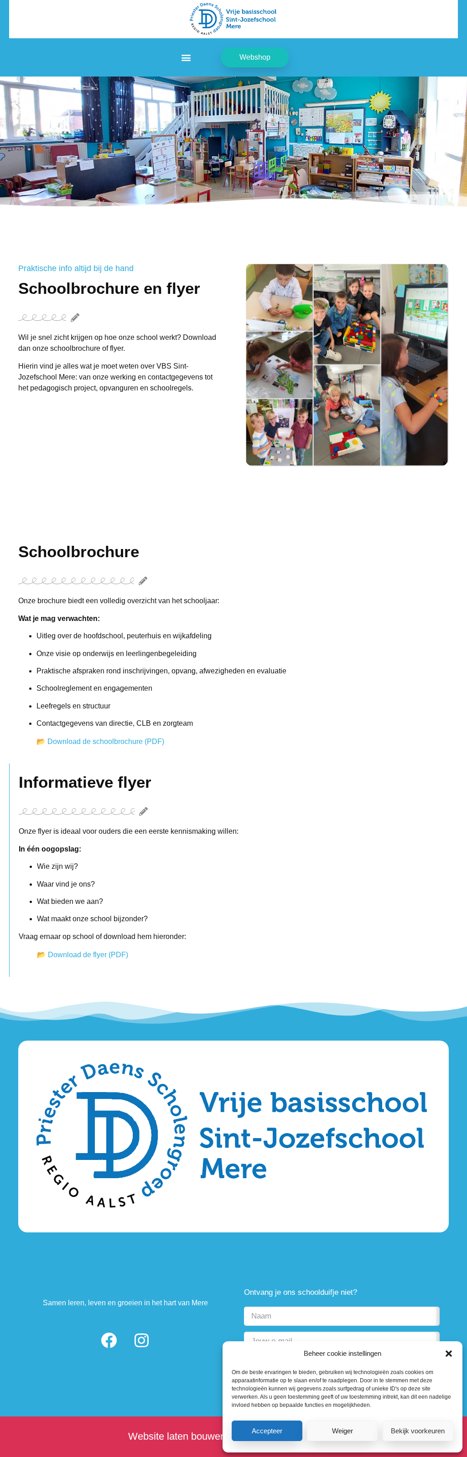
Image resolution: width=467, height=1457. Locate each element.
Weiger (342, 1431)
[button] (448, 1353)
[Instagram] (142, 1340)
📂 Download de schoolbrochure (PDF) (100, 741)
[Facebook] (109, 1340)
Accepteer (267, 1431)
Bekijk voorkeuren (418, 1431)
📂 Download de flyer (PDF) (82, 955)
